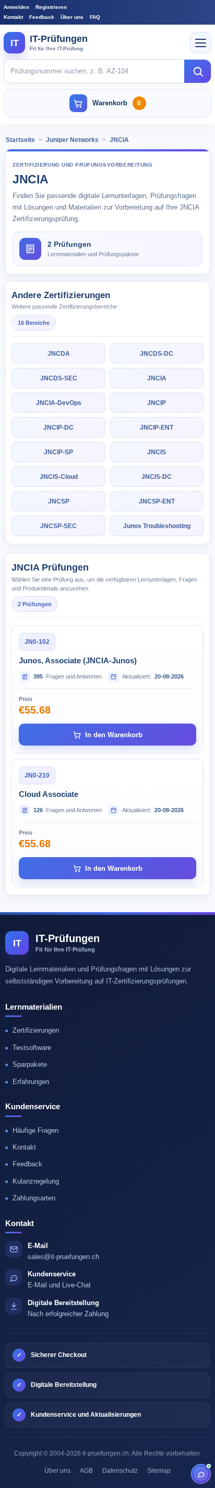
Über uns (72, 17)
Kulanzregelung (36, 1181)
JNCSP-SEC (58, 526)
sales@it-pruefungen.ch (63, 1257)
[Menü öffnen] (200, 42)
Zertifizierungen (36, 1030)
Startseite (20, 140)
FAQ (95, 17)
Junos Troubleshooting (156, 526)
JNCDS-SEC (58, 378)
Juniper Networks (72, 140)
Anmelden (16, 7)
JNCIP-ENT (156, 427)
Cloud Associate (48, 794)
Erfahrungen (31, 1082)
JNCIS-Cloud (59, 476)
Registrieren (51, 7)
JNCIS (156, 452)
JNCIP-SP (58, 452)
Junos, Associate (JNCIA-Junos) (78, 660)
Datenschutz (120, 1470)
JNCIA (119, 140)
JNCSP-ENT (157, 501)
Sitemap (159, 1470)
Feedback (41, 17)
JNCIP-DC (58, 427)
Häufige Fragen (35, 1130)
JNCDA (58, 353)
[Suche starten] (197, 71)
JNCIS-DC (156, 476)
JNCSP (58, 501)
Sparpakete (30, 1064)
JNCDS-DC (156, 353)
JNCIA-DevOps (58, 403)
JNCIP (156, 403)
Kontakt (13, 17)
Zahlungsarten (34, 1198)
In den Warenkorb (113, 735)
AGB (86, 1470)
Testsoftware (32, 1048)
